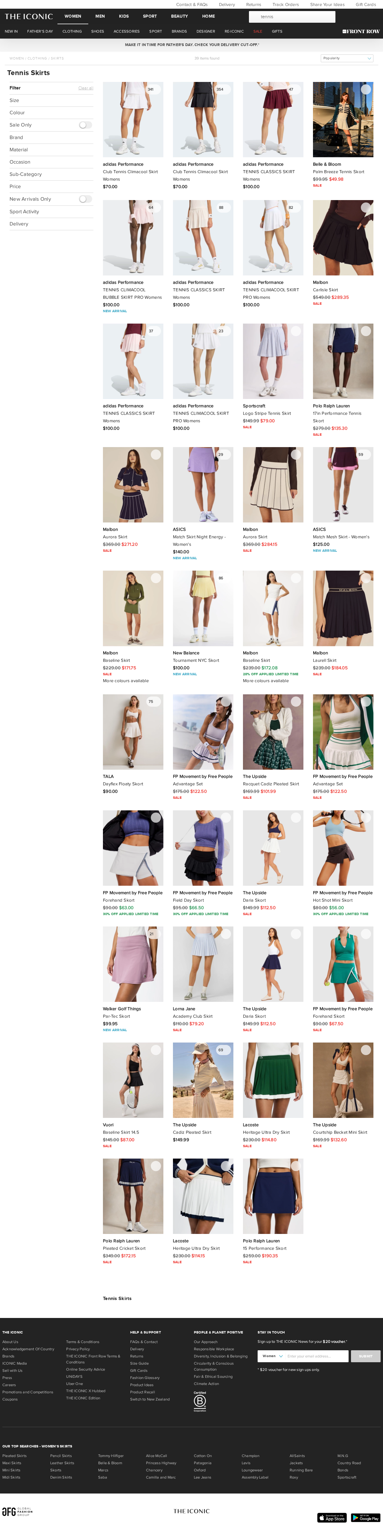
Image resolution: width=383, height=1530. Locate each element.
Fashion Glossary (145, 1378)
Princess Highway (161, 1463)
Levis (246, 1463)
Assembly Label (255, 1477)
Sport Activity (24, 211)
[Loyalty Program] (363, 31)
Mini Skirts (11, 1470)
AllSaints (297, 1456)
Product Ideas (142, 1385)
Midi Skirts (11, 1477)
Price (15, 186)
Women (73, 16)
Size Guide (139, 1363)
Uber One (74, 1384)
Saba (102, 1477)
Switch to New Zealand (150, 1399)
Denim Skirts (61, 1477)
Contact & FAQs (191, 4)
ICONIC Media (14, 1363)
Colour (17, 112)
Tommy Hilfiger (111, 1456)
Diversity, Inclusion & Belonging (220, 1356)
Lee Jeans (202, 1477)
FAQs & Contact (144, 1342)
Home (208, 16)
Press (7, 1378)
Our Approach (206, 1342)
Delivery (226, 4)
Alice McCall (156, 1456)
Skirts (57, 58)
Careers (9, 1385)
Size (14, 100)
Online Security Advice (85, 1369)
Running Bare (301, 1470)
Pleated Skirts (14, 1456)
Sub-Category (26, 174)
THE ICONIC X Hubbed (85, 1391)
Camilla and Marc (161, 1477)
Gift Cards (365, 4)
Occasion (20, 162)
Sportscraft (347, 1477)
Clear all (85, 88)
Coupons (10, 1399)
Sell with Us (12, 1371)
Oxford (200, 1470)
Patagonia (203, 1463)
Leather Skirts (62, 1463)
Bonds (343, 1470)
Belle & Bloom (110, 1463)
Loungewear (252, 1470)
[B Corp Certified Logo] (223, 1403)
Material (19, 150)
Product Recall (142, 1392)
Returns (253, 4)
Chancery (154, 1470)
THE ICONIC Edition (83, 1398)
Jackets (296, 1463)
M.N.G (343, 1456)
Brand (16, 137)
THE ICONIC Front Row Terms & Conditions (93, 1359)
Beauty (179, 16)
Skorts (55, 1470)
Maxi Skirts (11, 1463)
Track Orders (285, 4)
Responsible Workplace (214, 1349)
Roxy (294, 1477)
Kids (124, 16)
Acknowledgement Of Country (28, 1349)
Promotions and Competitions (27, 1392)
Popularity (331, 58)
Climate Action (206, 1384)
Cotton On (203, 1456)
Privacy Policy (78, 1349)
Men (100, 16)
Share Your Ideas (326, 4)
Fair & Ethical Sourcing (213, 1376)
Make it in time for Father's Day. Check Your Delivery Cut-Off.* (191, 44)
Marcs (103, 1470)
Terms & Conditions (82, 1342)
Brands (8, 1356)
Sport (150, 16)
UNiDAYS (74, 1376)
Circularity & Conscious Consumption (214, 1366)
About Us (10, 1342)
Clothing (37, 58)
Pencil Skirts (61, 1456)
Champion (250, 1456)
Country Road (349, 1463)
